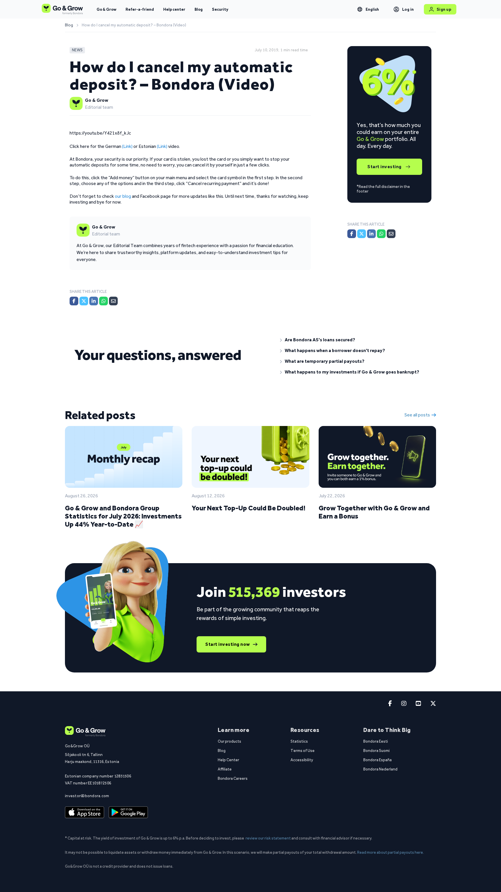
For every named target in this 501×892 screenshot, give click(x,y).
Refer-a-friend (140, 9)
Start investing (384, 166)
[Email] (113, 301)
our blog (123, 196)
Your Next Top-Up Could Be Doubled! (248, 508)
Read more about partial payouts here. (390, 852)
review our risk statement (268, 838)
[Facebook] (74, 301)
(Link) (127, 146)
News (77, 50)
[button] (353, 340)
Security (220, 9)
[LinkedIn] (93, 301)
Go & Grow (106, 9)
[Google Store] (128, 812)
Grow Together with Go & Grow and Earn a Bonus (374, 512)
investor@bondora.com (87, 795)
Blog (199, 9)
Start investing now (227, 644)
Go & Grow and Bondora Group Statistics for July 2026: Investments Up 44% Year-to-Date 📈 (123, 516)
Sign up (444, 9)
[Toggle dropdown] (360, 9)
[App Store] (84, 812)
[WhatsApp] (103, 301)
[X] (83, 301)
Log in (408, 9)
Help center (174, 9)
